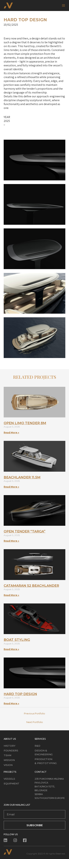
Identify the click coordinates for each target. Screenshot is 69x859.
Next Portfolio (34, 722)
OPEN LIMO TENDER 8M (25, 423)
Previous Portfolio (34, 713)
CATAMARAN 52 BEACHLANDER (31, 586)
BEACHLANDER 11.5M (22, 477)
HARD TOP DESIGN (20, 694)
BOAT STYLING (17, 640)
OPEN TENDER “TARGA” (24, 531)
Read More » (11, 432)
